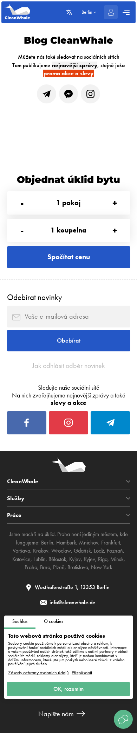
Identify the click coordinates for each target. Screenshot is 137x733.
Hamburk (66, 543)
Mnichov (88, 543)
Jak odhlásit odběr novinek (68, 366)
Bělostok (57, 559)
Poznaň (115, 551)
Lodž (99, 551)
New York (101, 567)
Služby (15, 498)
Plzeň (59, 567)
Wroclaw (61, 551)
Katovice (21, 559)
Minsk (117, 559)
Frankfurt (110, 543)
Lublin (39, 559)
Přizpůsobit (82, 672)
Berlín (47, 543)
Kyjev (75, 559)
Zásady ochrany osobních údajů (38, 672)
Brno (45, 567)
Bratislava (77, 567)
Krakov (40, 551)
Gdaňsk (82, 551)
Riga (102, 559)
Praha (31, 567)
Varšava (21, 551)
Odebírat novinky (34, 297)
